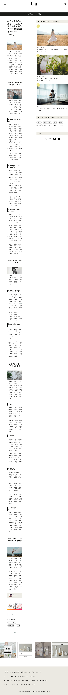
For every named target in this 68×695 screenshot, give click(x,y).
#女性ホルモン (47, 122)
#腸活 (61, 122)
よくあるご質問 (14, 672)
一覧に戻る (16, 632)
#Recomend (12, 619)
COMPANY (43, 680)
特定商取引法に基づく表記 (12, 680)
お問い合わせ (26, 680)
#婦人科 (61, 125)
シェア (12, 614)
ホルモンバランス (17, 303)
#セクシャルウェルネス (49, 125)
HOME (6, 672)
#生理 (18, 625)
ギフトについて (36, 672)
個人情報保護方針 (23, 676)
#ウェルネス (11, 622)
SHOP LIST (35, 680)
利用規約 (32, 676)
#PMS (39, 125)
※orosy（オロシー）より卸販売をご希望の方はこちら (20, 684)
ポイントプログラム (10, 676)
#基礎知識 (11, 625)
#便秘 (39, 122)
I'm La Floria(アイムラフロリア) (30, 691)
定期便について (25, 672)
